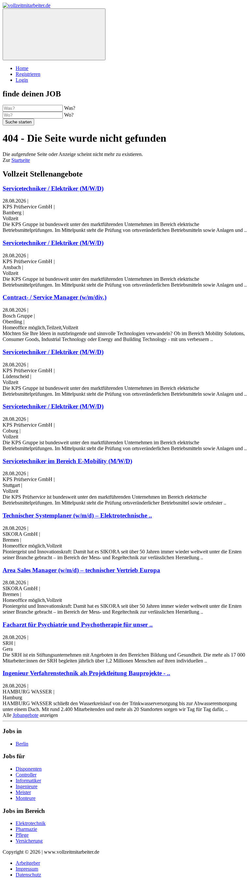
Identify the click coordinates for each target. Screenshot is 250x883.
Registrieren (28, 74)
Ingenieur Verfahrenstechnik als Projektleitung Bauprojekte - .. (86, 673)
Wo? (69, 115)
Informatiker (28, 780)
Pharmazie (26, 829)
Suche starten (18, 122)
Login (22, 80)
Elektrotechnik (31, 823)
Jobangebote (25, 715)
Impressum (27, 869)
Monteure (25, 798)
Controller (26, 774)
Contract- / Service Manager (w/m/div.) (54, 297)
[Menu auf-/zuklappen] (54, 34)
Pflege (22, 835)
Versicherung (29, 841)
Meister (23, 792)
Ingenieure (26, 786)
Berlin (22, 744)
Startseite (20, 160)
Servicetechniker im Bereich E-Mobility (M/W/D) (67, 461)
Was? (69, 108)
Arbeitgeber (28, 863)
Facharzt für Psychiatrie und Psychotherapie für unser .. (78, 624)
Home (22, 68)
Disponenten (29, 769)
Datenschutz (28, 874)
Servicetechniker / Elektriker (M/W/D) (53, 188)
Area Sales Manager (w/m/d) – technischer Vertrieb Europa (81, 570)
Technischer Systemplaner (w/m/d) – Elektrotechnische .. (77, 515)
